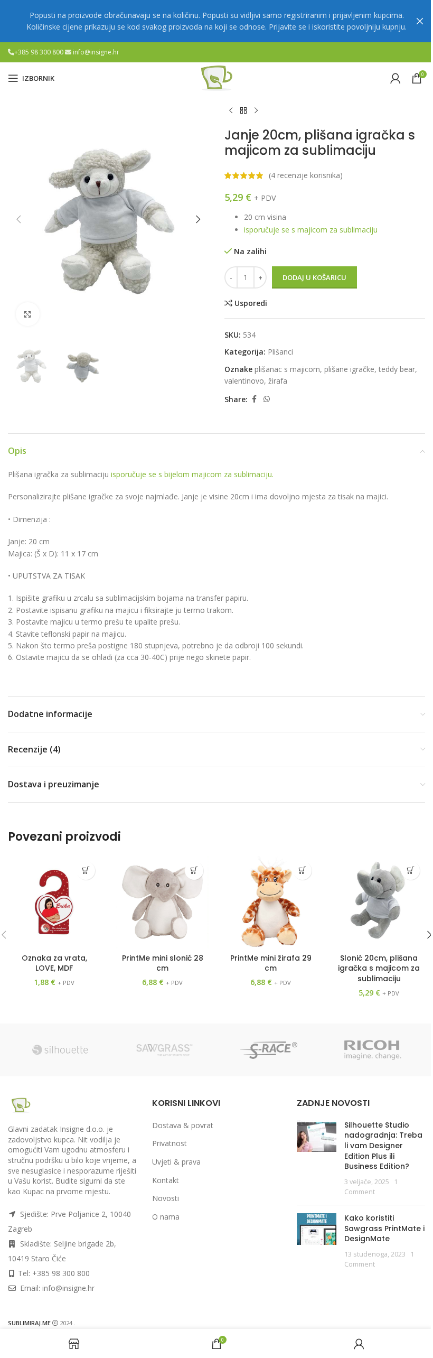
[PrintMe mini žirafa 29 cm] (270, 902)
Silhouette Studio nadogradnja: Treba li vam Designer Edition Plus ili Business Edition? (383, 1145)
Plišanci (280, 352)
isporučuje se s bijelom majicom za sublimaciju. (192, 474)
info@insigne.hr (96, 52)
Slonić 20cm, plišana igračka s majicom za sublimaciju (379, 968)
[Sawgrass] (164, 1050)
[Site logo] (216, 77)
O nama (166, 1217)
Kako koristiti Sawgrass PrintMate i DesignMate (384, 1228)
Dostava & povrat (182, 1125)
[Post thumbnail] (316, 1158)
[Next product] (256, 111)
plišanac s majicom (287, 369)
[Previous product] (230, 111)
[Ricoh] (373, 1050)
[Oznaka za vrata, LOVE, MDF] (54, 902)
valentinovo (244, 381)
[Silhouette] (60, 1050)
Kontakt (165, 1180)
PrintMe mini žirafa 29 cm (271, 963)
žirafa (277, 381)
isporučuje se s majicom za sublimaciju (311, 230)
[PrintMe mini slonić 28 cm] (162, 902)
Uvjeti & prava (176, 1162)
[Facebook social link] (254, 399)
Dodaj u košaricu (314, 277)
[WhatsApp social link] (266, 399)
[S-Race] (268, 1050)
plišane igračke (349, 369)
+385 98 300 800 (39, 52)
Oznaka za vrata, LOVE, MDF (54, 963)
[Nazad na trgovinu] (243, 111)
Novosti (165, 1198)
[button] (18, 219)
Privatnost (169, 1143)
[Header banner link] (216, 21)
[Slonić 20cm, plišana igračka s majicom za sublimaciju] (379, 902)
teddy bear (397, 369)
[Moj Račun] (395, 78)
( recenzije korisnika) (306, 175)
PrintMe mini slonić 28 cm (162, 963)
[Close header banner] (420, 21)
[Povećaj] (28, 314)
